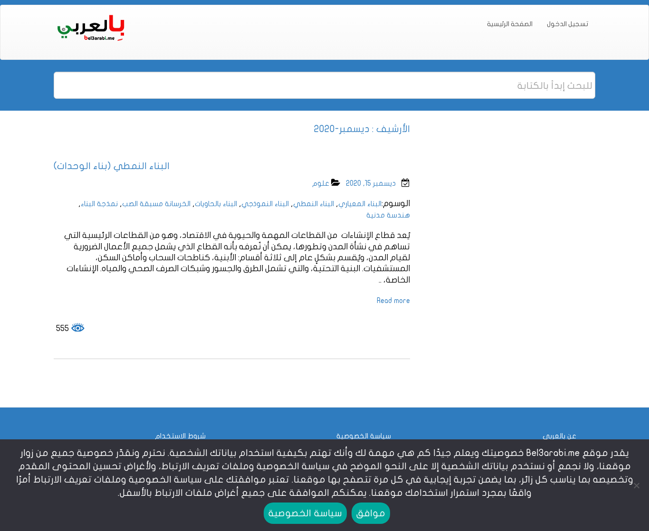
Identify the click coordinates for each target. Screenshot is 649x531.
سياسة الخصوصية (363, 436)
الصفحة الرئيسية (510, 24)
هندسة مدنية (388, 215)
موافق (370, 513)
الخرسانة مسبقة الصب (156, 204)
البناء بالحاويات (216, 204)
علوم (320, 183)
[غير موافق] (637, 485)
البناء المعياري (360, 204)
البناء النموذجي (265, 204)
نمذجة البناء (99, 204)
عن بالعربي (559, 436)
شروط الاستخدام (180, 436)
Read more (393, 300)
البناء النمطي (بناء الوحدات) (112, 166)
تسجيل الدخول (567, 24)
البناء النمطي (313, 204)
